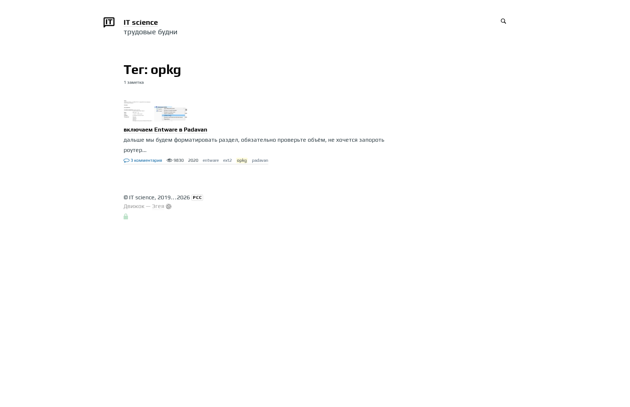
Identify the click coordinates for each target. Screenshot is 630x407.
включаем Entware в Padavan (165, 129)
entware (211, 160)
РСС (197, 197)
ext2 (227, 160)
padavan (260, 160)
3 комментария (145, 160)
